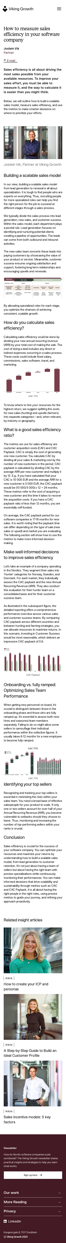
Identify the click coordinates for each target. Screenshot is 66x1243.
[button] (58, 8)
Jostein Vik (11, 49)
